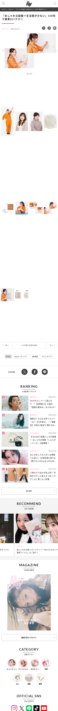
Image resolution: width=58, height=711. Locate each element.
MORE (29, 491)
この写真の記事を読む (29, 345)
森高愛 (35, 356)
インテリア (47, 356)
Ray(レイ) (4, 9)
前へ (7, 345)
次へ (51, 345)
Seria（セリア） (22, 356)
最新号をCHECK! (29, 637)
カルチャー (11, 9)
